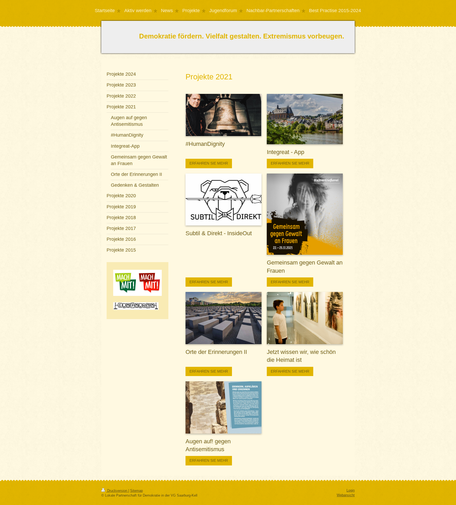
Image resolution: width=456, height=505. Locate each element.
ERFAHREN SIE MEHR (208, 163)
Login (350, 490)
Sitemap (136, 491)
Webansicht (346, 495)
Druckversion (117, 491)
